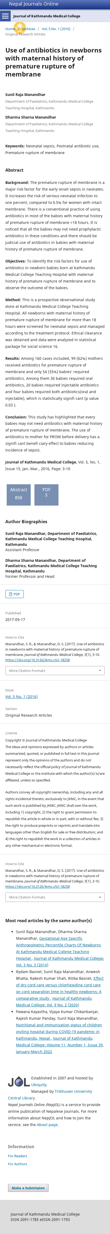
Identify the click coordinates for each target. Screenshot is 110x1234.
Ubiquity (38, 1084)
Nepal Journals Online (33, 4)
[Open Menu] (5, 16)
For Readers (17, 1156)
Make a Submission (28, 1187)
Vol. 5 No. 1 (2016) (56, 28)
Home (10, 28)
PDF (16, 594)
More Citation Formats (27, 670)
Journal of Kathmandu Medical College (46, 16)
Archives (28, 28)
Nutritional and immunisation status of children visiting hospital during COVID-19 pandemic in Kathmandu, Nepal (59, 1031)
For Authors (17, 1164)
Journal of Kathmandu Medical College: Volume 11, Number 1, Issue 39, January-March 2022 (60, 1045)
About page (47, 1124)
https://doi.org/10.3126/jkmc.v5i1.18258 (37, 660)
